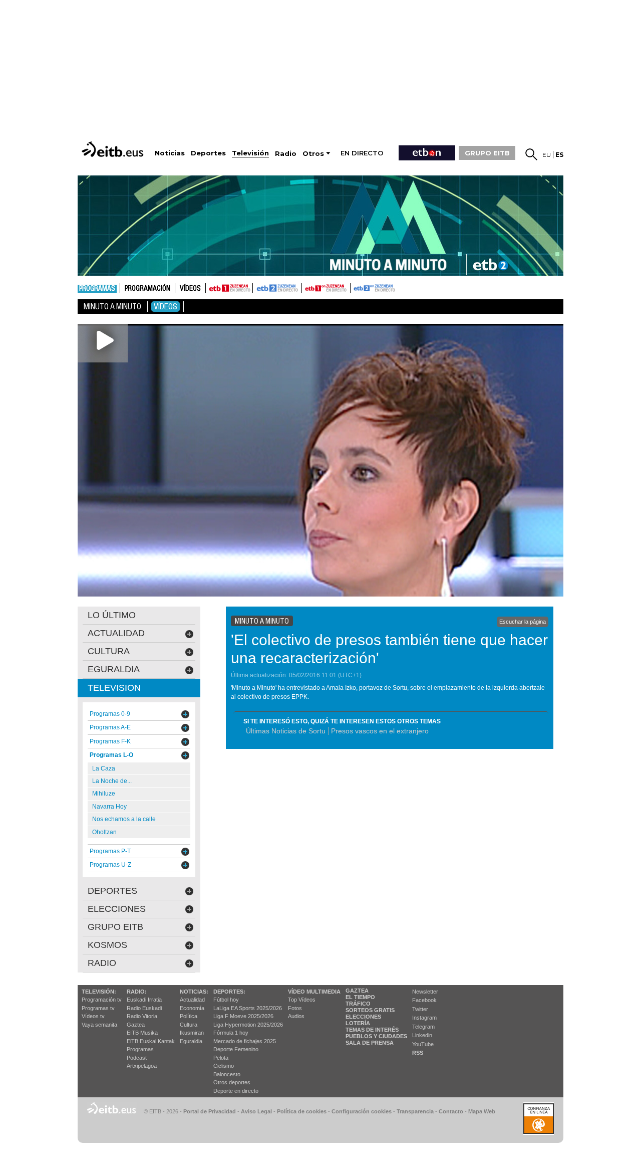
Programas (97, 289)
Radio (102, 963)
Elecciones (363, 1017)
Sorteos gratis (370, 1010)
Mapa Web (481, 1111)
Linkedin (422, 1035)
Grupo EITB (115, 927)
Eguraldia (191, 1041)
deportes (112, 891)
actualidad (116, 633)
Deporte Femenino (235, 1049)
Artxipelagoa (142, 1066)
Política (188, 1016)
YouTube (423, 1044)
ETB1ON (306, 287)
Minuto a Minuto (112, 306)
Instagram (424, 1018)
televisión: (99, 992)
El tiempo (360, 997)
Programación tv (102, 1000)
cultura (109, 651)
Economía (192, 1008)
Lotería (358, 1023)
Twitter (420, 1009)
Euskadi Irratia (144, 1000)
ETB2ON (355, 287)
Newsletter (425, 992)
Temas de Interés (372, 1030)
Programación (147, 289)
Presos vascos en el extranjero (380, 731)
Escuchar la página (522, 622)
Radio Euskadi (144, 1008)
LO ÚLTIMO (112, 615)
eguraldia (114, 669)
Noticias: (194, 992)
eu (546, 154)
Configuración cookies (362, 1111)
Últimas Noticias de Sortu (286, 731)
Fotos (295, 1008)
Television (114, 688)
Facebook (424, 1000)
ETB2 (277, 288)
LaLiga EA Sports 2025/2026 (247, 1008)
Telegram (423, 1027)
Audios (296, 1016)
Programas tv (98, 1008)
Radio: (137, 992)
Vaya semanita (99, 1025)
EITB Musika (142, 1033)
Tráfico (358, 1004)
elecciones (117, 909)
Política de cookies (302, 1111)
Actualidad (192, 1000)
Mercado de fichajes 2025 (244, 1041)
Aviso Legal (256, 1111)
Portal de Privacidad (209, 1111)
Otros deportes (231, 1082)
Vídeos (190, 289)
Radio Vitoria (142, 1016)
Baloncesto (226, 1074)
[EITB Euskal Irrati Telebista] (114, 149)
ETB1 (229, 288)
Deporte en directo (235, 1091)
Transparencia (415, 1111)
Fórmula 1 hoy (230, 1033)
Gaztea (136, 1025)
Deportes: (229, 992)
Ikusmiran (192, 1033)
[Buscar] (531, 154)
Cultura (188, 1025)
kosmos (107, 945)
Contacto (451, 1111)
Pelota (220, 1058)
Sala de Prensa (370, 1043)
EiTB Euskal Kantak (151, 1041)
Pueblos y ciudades (376, 1036)
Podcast (137, 1058)
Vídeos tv (93, 1016)
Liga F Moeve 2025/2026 (243, 1016)
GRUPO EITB (487, 153)
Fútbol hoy (226, 1000)
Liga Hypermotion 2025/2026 (248, 1025)
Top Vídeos (301, 1000)
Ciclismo (223, 1066)
